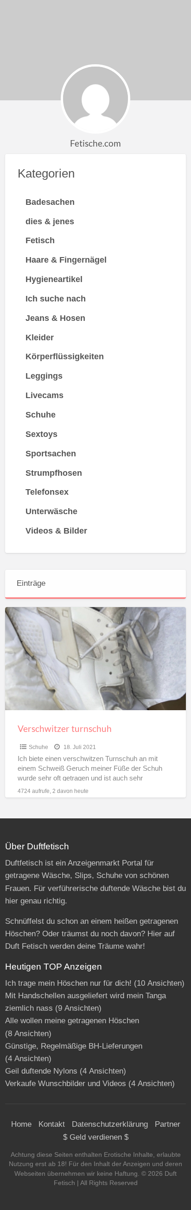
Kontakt (51, 1124)
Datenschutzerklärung (110, 1124)
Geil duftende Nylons (41, 1071)
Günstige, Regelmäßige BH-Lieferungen (73, 1046)
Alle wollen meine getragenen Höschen (72, 1020)
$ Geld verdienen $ (95, 1137)
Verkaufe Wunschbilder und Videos (65, 1083)
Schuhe (38, 747)
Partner (167, 1124)
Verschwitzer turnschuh (65, 728)
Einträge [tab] (31, 583)
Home (21, 1124)
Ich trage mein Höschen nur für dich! (68, 983)
